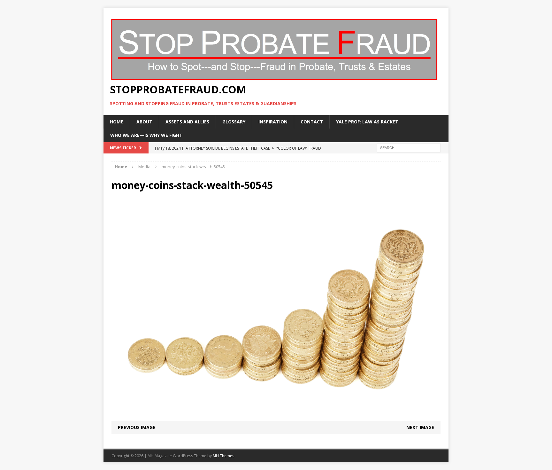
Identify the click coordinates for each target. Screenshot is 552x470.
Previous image (136, 427)
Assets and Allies (187, 122)
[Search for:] (409, 147)
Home (116, 122)
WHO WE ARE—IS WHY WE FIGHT (146, 135)
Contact (312, 122)
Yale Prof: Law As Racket (367, 122)
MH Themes (223, 455)
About (144, 122)
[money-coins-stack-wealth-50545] (276, 417)
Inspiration (273, 122)
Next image (420, 427)
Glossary (233, 122)
